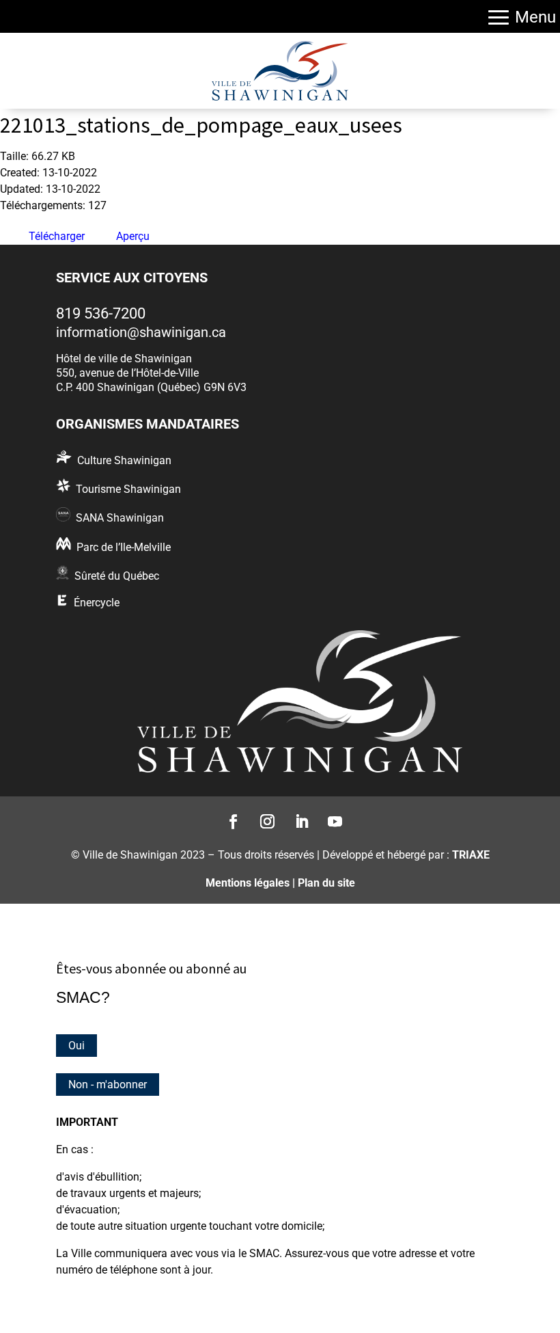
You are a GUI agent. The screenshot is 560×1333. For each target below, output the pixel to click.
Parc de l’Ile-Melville (123, 547)
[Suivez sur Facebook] (229, 817)
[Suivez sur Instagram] (263, 817)
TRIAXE (471, 854)
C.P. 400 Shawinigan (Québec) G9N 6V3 (151, 387)
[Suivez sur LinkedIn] (297, 817)
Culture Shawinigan (124, 460)
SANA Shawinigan (120, 517)
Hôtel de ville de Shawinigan (124, 358)
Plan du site (326, 882)
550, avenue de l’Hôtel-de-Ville (127, 372)
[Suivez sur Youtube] (331, 817)
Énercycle (97, 602)
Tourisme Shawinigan (128, 489)
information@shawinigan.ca (141, 332)
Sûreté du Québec (116, 575)
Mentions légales (248, 882)
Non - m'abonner (107, 1084)
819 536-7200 (100, 313)
